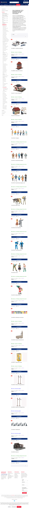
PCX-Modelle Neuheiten (5, 83)
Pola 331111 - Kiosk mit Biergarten (16, 93)
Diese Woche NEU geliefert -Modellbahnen (5, 13)
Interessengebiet (24, 487)
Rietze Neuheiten (4, 94)
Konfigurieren (19, 506)
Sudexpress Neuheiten (5, 98)
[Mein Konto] (26, 2)
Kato (3, 61)
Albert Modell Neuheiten (5, 30)
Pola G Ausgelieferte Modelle (5, 90)
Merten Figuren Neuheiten (5, 75)
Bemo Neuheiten (4, 35)
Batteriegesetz (9, 477)
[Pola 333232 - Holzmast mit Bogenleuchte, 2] (19, 379)
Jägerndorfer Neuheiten (5, 58)
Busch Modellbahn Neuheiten (6, 40)
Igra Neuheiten (4, 57)
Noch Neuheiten (4, 81)
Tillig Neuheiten (4, 99)
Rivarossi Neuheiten (5, 95)
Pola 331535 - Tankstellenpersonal (16, 250)
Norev (3, 82)
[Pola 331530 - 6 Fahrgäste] (19, 132)
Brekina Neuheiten (5, 37)
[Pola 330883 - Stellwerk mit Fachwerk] (19, 65)
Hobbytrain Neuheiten (5, 56)
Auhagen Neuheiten (5, 34)
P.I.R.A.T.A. (4, 85)
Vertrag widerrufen (10, 473)
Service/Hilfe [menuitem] (26, 0)
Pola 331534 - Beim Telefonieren (16, 227)
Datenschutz (16, 477)
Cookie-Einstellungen (17, 473)
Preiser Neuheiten (4, 91)
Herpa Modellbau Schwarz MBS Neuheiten (5, 54)
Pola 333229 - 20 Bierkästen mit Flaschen (17, 317)
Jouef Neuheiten (4, 60)
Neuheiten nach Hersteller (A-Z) (4, 24)
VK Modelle (4, 103)
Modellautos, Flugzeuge (5, 10)
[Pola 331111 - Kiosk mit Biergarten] (19, 88)
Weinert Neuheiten (5, 106)
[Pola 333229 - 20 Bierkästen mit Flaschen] (19, 312)
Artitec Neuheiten (4, 32)
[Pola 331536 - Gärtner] (19, 267)
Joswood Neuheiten (5, 59)
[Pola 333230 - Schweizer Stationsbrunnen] (19, 334)
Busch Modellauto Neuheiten (6, 39)
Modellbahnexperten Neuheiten (5, 77)
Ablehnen (9, 506)
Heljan (3, 51)
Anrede (23, 479)
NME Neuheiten (4, 79)
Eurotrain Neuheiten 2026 (5, 46)
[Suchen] (18, 2)
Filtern (13, 34)
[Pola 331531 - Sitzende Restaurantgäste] (19, 155)
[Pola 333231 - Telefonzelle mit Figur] (19, 357)
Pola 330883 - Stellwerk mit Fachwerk (17, 70)
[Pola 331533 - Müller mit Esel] (19, 200)
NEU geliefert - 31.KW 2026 (5, 21)
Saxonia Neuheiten (5, 97)
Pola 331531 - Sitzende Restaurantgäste (17, 160)
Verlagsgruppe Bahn (5, 101)
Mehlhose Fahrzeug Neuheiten (5, 74)
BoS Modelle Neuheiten (5, 38)
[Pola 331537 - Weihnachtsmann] (19, 289)
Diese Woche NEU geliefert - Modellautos (5, 15)
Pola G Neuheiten (5, 87)
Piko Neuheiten (4, 84)
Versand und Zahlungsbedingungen (11, 475)
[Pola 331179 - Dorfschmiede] (19, 110)
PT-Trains (4, 92)
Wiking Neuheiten (4, 107)
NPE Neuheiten (4, 80)
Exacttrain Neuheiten (5, 47)
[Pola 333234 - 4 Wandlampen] (19, 424)
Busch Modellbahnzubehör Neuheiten (5, 41)
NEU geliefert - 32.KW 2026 (5, 19)
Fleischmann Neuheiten (5, 49)
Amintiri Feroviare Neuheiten (6, 31)
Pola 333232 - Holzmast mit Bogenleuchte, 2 (17, 384)
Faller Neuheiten (4, 48)
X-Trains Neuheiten (5, 108)
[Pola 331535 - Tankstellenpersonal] (19, 245)
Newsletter (15, 474)
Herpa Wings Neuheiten (5, 55)
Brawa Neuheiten (4, 36)
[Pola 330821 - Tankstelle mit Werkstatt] (19, 43)
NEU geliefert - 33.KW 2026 (5, 17)
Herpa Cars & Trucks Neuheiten (5, 52)
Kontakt (9, 474)
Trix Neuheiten (4, 100)
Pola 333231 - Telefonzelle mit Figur (16, 362)
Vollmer (3, 104)
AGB (8, 478)
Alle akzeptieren (14, 506)
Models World (4, 78)
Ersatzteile (3, 113)
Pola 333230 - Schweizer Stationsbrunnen (17, 339)
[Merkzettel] (24, 2)
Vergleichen (13, 59)
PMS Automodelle (4, 86)
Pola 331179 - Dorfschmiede (15, 115)
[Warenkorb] (28, 2)
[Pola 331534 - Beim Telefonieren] (19, 222)
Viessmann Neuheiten (5, 102)
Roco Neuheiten (4, 96)
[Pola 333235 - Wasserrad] (19, 446)
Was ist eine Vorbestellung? (16, 475)
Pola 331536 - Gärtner (14, 272)
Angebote (3, 110)
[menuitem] (14, 2)
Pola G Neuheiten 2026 (5, 88)
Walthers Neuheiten (5, 105)
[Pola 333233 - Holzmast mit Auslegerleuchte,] (19, 402)
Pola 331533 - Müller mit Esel (15, 205)
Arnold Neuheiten (4, 33)
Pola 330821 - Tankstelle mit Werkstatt (17, 48)
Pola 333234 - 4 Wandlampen (15, 429)
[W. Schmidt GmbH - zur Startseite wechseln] (3, 2)
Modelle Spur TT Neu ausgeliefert (5, 23)
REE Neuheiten (4, 93)
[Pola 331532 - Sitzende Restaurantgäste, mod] (19, 177)
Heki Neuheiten (4, 50)
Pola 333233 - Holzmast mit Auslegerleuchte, (18, 407)
